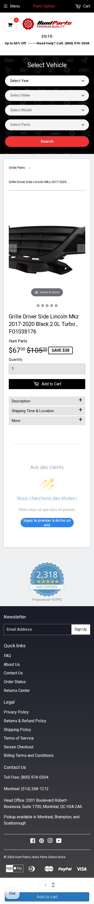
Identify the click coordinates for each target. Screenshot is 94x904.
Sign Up (81, 629)
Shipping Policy (17, 729)
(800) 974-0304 (34, 777)
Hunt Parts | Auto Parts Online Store (40, 857)
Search (47, 141)
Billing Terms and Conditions (29, 755)
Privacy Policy (16, 712)
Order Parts (17, 167)
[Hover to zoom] (47, 247)
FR (50, 36)
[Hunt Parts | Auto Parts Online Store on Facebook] (32, 842)
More (47, 419)
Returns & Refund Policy (25, 720)
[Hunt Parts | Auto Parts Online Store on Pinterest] (41, 842)
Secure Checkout (18, 747)
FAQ (7, 655)
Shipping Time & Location (47, 409)
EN (45, 36)
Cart (86, 6)
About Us (12, 664)
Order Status (15, 681)
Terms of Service (19, 738)
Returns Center (17, 690)
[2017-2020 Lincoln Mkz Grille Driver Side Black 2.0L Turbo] (38, 305)
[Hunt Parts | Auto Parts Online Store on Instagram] (50, 842)
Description (47, 400)
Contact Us (13, 673)
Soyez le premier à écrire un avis (47, 522)
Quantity (15, 359)
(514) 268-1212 (35, 788)
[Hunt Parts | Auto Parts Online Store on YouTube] (58, 842)
